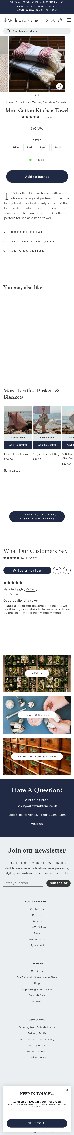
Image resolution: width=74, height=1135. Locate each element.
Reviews (37, 1001)
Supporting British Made (37, 989)
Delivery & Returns (31, 241)
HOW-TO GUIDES (37, 714)
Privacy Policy (37, 1045)
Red (29, 147)
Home (9, 102)
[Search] (8, 31)
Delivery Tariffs (37, 1033)
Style (37, 140)
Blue (16, 147)
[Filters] (57, 570)
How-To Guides (37, 927)
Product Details (28, 232)
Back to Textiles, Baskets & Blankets (38, 516)
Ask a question (26, 251)
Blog (37, 983)
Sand (58, 147)
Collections (22, 102)
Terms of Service (37, 1051)
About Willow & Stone (37, 756)
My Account (37, 945)
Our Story (37, 971)
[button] (31, 117)
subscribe (59, 883)
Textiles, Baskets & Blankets (49, 102)
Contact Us (37, 909)
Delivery (37, 915)
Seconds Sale (37, 995)
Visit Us (37, 823)
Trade (37, 933)
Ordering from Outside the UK (37, 1027)
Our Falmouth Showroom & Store (37, 977)
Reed (43, 147)
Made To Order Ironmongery (37, 1039)
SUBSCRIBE (37, 1123)
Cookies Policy (37, 1057)
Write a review (27, 570)
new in (37, 673)
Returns (37, 921)
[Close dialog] (67, 1090)
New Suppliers (37, 939)
